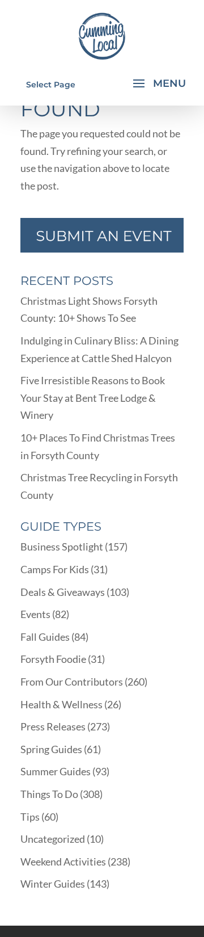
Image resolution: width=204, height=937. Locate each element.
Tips (30, 816)
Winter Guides (52, 883)
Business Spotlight (61, 546)
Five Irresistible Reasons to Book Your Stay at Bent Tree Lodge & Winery (92, 397)
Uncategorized (52, 839)
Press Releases (53, 726)
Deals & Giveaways (62, 592)
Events (35, 614)
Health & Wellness (61, 704)
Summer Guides (55, 771)
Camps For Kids (54, 569)
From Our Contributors (71, 681)
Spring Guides (51, 749)
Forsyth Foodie (53, 659)
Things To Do (49, 794)
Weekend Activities (63, 861)
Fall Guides (45, 637)
